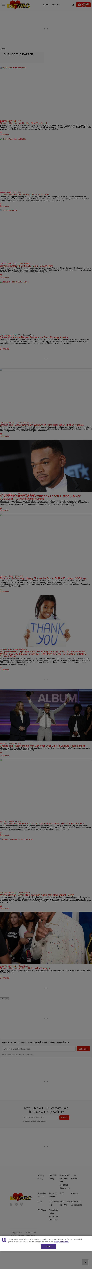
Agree (48, 1246)
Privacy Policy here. (61, 1241)
